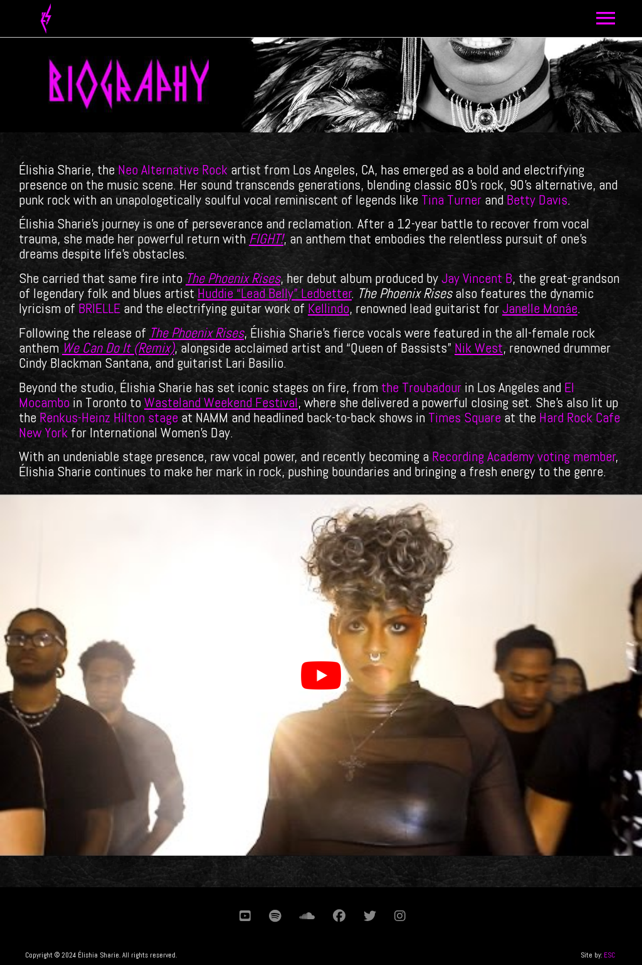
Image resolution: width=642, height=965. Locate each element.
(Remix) (152, 347)
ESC (609, 955)
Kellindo (328, 308)
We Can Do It (96, 347)
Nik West (479, 347)
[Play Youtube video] (321, 675)
